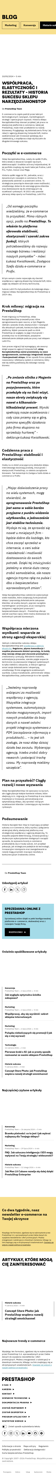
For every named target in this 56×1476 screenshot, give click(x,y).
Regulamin (44, 1446)
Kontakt (7, 1393)
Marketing (10, 25)
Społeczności (38, 1472)
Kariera (6, 1389)
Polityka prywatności (11, 1449)
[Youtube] (29, 1433)
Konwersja (30, 25)
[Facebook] (4, 889)
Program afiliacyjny (14, 1416)
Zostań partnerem (13, 1408)
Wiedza (48, 1472)
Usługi (28, 1472)
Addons (17, 1472)
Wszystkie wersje (12, 1421)
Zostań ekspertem (12, 1412)
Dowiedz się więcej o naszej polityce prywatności (28, 1243)
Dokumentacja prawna (15, 1402)
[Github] (35, 1433)
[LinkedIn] (11, 889)
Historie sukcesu (13, 1064)
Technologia (10, 1045)
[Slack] (41, 1433)
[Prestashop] (12, 6)
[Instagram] (11, 1433)
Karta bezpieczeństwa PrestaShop (18, 1453)
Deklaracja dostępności (34, 1449)
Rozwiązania (7, 1472)
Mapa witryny (30, 1446)
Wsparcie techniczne (14, 1398)
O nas (5, 1385)
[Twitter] (17, 889)
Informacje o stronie (11, 1446)
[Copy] (24, 889)
